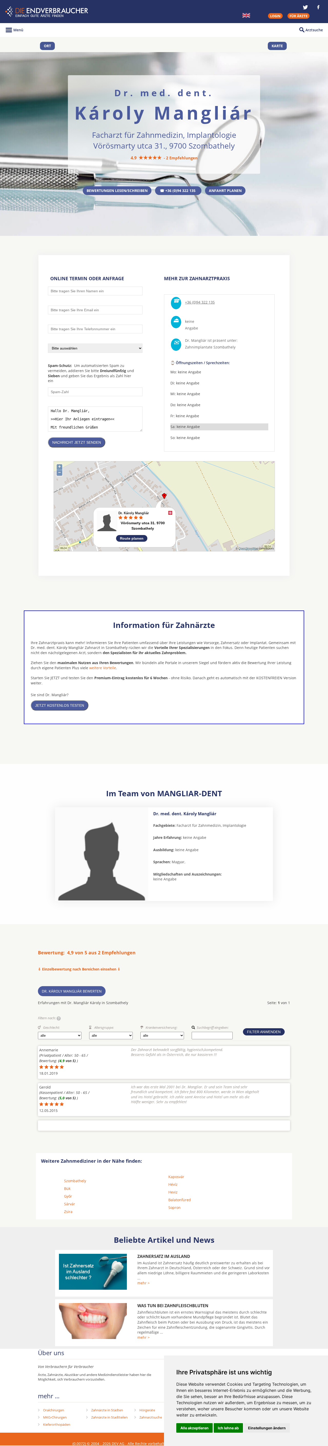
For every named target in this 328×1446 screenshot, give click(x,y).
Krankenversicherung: (161, 1027)
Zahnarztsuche (150, 1417)
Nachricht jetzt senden (76, 442)
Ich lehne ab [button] (228, 1428)
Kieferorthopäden (56, 1424)
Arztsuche (314, 29)
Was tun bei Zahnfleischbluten (172, 1305)
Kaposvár (176, 1176)
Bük (67, 1188)
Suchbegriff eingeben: (213, 1027)
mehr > (143, 1282)
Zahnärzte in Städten (107, 1410)
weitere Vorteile (102, 667)
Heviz (173, 1192)
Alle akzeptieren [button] (194, 1428)
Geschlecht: (51, 1027)
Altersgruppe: (104, 1027)
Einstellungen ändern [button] (267, 1428)
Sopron (174, 1207)
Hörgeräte (147, 1410)
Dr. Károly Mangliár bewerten (72, 991)
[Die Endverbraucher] (47, 12)
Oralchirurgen (53, 1410)
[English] (246, 15)
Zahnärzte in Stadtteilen (109, 1417)
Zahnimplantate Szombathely (210, 347)
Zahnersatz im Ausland (163, 1256)
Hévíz (173, 1184)
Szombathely (75, 1180)
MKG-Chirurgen (55, 1417)
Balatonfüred (179, 1199)
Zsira (68, 1211)
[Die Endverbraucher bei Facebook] (318, 7)
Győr (68, 1196)
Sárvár (69, 1203)
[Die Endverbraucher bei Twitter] (305, 7)
